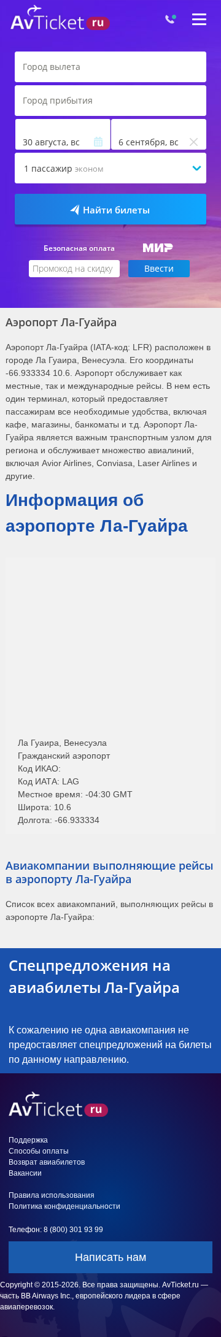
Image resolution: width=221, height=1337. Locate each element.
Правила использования (52, 1195)
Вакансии (25, 1173)
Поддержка (28, 1140)
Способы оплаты (39, 1151)
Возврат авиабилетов (47, 1162)
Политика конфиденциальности (64, 1206)
